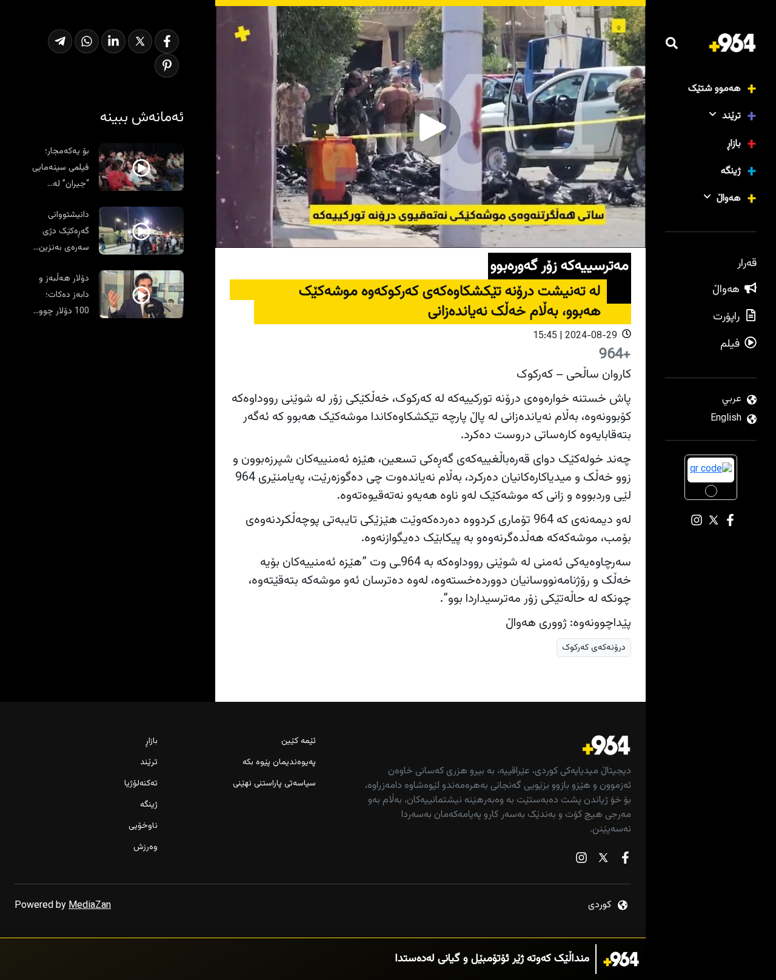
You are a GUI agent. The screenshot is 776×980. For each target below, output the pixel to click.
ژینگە (731, 171)
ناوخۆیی (143, 826)
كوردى (599, 905)
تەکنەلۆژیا (141, 784)
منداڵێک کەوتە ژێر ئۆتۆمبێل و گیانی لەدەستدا (492, 959)
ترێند (731, 116)
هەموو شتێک (714, 88)
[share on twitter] (140, 41)
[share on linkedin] (113, 41)
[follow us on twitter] (603, 860)
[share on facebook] (167, 41)
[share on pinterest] (167, 65)
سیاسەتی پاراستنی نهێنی (274, 784)
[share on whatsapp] (87, 41)
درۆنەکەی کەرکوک (594, 648)
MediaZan (90, 905)
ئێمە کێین (298, 741)
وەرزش (145, 847)
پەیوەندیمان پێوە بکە (278, 762)
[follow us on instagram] (581, 860)
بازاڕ (734, 144)
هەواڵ (729, 198)
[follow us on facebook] (625, 860)
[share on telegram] (60, 41)
